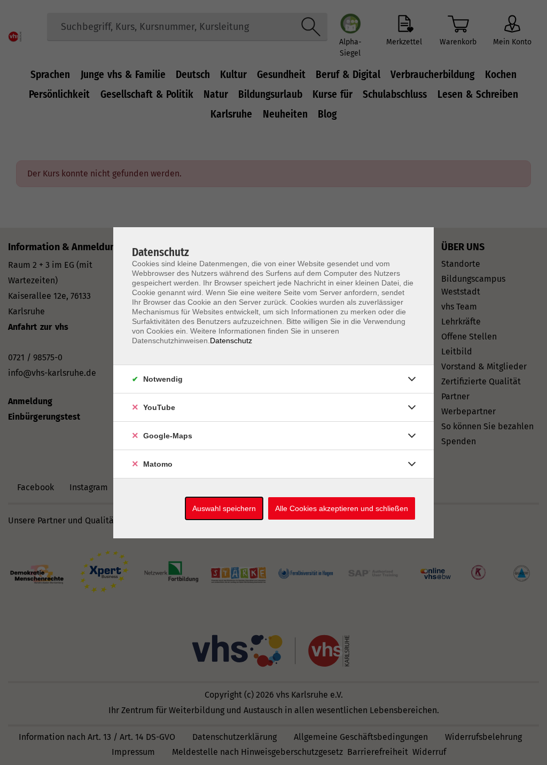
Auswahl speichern (224, 508)
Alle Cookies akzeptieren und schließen (341, 508)
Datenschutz (231, 340)
